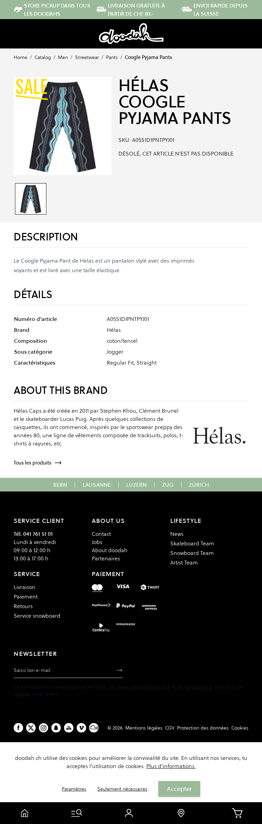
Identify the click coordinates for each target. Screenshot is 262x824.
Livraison (24, 587)
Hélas (143, 85)
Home (20, 57)
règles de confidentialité (143, 686)
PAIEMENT (108, 574)
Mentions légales (143, 727)
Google (22, 693)
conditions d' (199, 686)
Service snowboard (37, 615)
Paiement (26, 596)
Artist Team (184, 562)
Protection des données (203, 727)
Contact (101, 534)
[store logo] (131, 33)
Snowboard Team (192, 553)
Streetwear (87, 57)
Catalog (42, 57)
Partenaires (106, 558)
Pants (112, 57)
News (177, 534)
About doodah (110, 550)
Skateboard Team (192, 543)
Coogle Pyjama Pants (148, 57)
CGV (169, 727)
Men (63, 57)
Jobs (97, 542)
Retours (23, 606)
